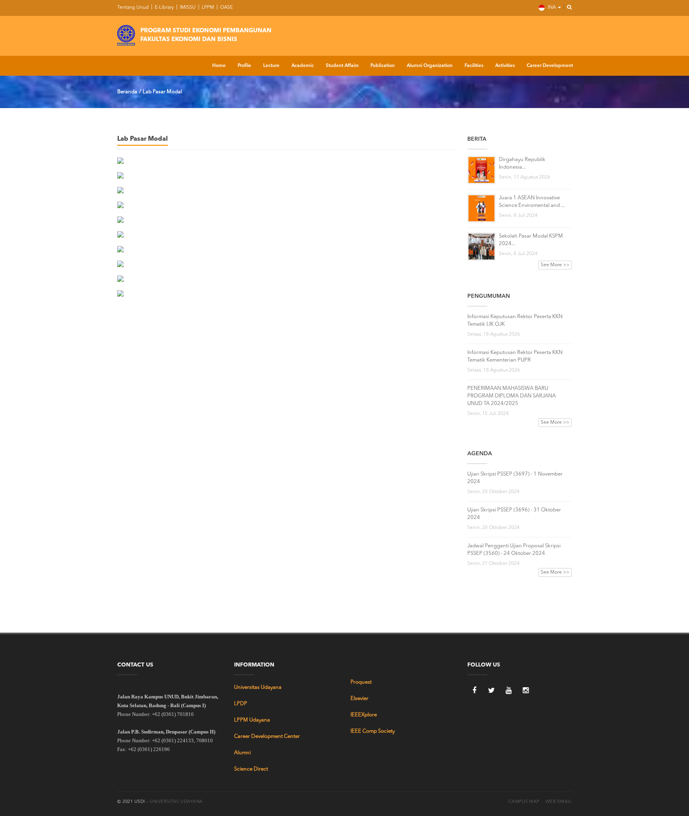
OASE (226, 7)
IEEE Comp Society (372, 731)
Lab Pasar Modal (162, 91)
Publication (382, 65)
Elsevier (359, 698)
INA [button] (552, 7)
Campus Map (523, 802)
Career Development (550, 65)
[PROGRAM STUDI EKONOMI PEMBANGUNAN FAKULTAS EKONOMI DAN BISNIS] (126, 34)
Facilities (474, 65)
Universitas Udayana (258, 687)
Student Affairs (342, 65)
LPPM (207, 7)
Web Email (558, 802)
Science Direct (251, 769)
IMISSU (187, 7)
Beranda (127, 91)
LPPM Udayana (252, 720)
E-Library (164, 7)
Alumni (242, 752)
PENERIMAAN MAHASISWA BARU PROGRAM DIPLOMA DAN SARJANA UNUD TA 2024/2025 (511, 396)
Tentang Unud (133, 7)
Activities (505, 65)
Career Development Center (267, 736)
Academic (302, 65)
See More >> (555, 265)
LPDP (240, 703)
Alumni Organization (430, 65)
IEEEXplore (363, 715)
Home (219, 65)
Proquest (361, 682)
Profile (244, 65)
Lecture (271, 65)
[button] (567, 7)
